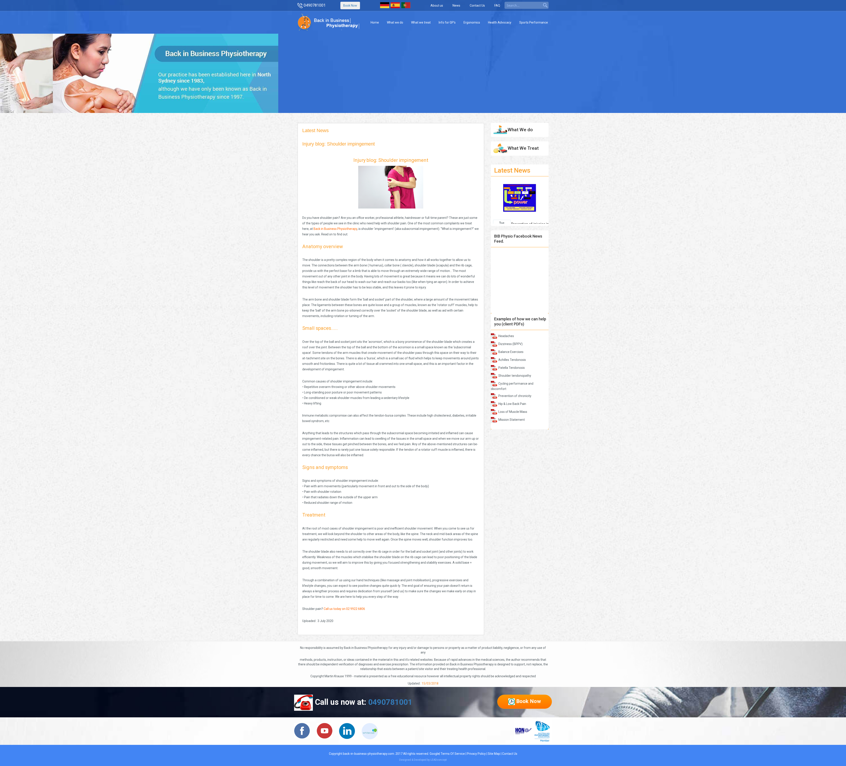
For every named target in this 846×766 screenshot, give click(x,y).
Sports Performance (533, 22)
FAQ (497, 5)
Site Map (494, 753)
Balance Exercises (510, 352)
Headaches (506, 336)
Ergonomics (472, 22)
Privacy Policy (476, 753)
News (456, 5)
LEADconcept (438, 759)
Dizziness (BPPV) (510, 344)
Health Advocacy (499, 22)
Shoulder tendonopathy (514, 375)
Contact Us (477, 5)
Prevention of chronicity (514, 396)
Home (375, 22)
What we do (395, 22)
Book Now (350, 5)
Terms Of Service (453, 753)
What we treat (421, 22)
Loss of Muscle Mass (512, 411)
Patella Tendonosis (511, 367)
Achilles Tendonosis (512, 360)
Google (434, 753)
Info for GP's (447, 22)
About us (436, 5)
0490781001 (315, 5)
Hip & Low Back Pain (512, 404)
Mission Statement (511, 419)
